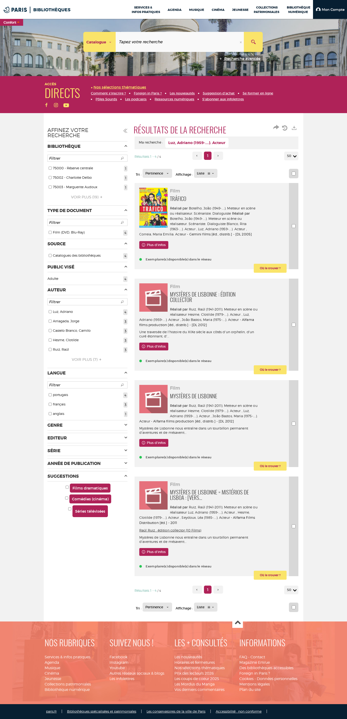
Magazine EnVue (254, 662)
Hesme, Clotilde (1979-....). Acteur (214, 314)
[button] (330, 9)
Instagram (119, 662)
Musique (52, 668)
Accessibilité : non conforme (239, 711)
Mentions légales (254, 684)
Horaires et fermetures (194, 662)
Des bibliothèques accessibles (266, 668)
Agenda (52, 662)
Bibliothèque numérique (67, 689)
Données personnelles (277, 678)
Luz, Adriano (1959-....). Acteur (221, 229)
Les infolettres (122, 678)
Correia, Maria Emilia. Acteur (162, 234)
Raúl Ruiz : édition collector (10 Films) (170, 530)
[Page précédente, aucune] (197, 156)
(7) (85, 359)
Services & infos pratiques (67, 657)
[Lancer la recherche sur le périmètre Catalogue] (253, 42)
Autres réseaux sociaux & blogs (137, 673)
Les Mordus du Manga (194, 684)
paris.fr (51, 711)
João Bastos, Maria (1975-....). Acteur (210, 320)
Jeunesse (53, 678)
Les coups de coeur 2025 (196, 678)
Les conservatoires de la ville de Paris (176, 711)
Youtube (117, 668)
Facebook (118, 657)
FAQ (243, 657)
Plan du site (250, 689)
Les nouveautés (188, 657)
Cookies (246, 678)
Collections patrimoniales (68, 684)
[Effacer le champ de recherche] (241, 42)
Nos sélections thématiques (199, 668)
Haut (237, 623)
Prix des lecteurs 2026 (194, 673)
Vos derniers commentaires (199, 689)
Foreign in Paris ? (254, 673)
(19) (85, 197)
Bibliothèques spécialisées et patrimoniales (101, 711)
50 (289, 156)
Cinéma (52, 673)
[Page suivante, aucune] (218, 156)
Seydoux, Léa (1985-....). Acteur (206, 517)
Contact (257, 657)
